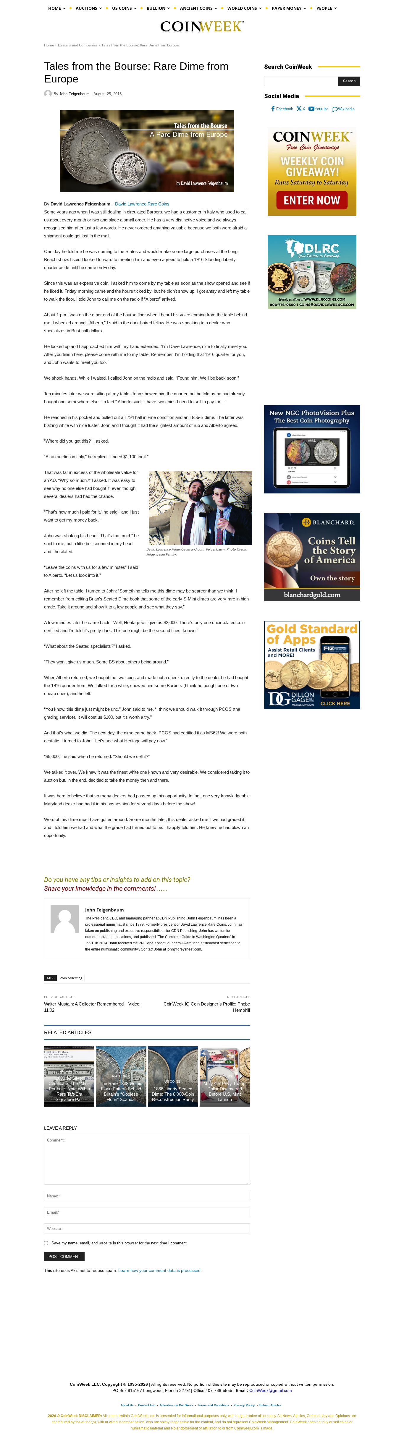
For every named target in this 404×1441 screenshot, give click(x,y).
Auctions (68, 1071)
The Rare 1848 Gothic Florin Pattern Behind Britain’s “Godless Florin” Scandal (121, 1091)
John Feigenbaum (74, 94)
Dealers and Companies (78, 45)
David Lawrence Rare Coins (142, 203)
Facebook (284, 109)
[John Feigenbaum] (49, 94)
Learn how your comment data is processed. (160, 1270)
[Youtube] (311, 109)
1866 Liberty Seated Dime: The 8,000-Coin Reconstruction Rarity (173, 1094)
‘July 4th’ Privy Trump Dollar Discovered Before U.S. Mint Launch (224, 1091)
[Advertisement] (312, 357)
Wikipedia (346, 109)
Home (49, 45)
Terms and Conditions (213, 1405)
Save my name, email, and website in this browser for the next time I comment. (119, 1243)
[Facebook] (273, 109)
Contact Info (146, 1405)
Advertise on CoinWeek (176, 1405)
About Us (127, 1405)
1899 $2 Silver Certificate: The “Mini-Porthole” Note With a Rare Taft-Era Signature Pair (69, 1089)
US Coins (172, 1081)
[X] (299, 109)
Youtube (322, 109)
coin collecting (71, 978)
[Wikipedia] (335, 109)
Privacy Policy (244, 1405)
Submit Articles (270, 1405)
